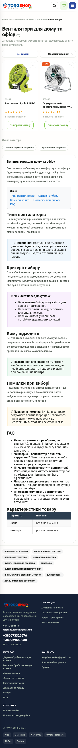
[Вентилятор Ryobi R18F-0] (20, 78)
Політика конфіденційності (17, 715)
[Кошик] (64, 5)
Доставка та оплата (52, 607)
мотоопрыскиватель (44, 557)
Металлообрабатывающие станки (17, 667)
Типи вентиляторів (22, 195)
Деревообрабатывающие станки (17, 659)
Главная (6, 19)
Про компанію (11, 710)
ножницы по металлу (16, 551)
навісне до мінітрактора (47, 551)
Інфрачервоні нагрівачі (53, 147)
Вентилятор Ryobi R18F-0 (20, 103)
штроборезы (54, 574)
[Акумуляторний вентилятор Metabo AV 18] (58, 78)
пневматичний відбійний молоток (23, 574)
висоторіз (46, 563)
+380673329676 (15, 635)
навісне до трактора (16, 557)
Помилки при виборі (46, 200)
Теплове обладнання (36, 19)
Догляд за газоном (13, 678)
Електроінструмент (13, 683)
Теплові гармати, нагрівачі (19, 147)
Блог (5, 697)
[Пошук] (54, 5)
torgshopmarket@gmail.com (56, 657)
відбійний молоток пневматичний (23, 568)
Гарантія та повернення (54, 612)
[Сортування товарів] (58, 54)
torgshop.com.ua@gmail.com (17, 630)
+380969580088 (15, 640)
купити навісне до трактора (20, 563)
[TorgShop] (25, 5)
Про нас (46, 667)
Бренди (7, 692)
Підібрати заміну (20, 125)
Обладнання (18, 19)
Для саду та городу (13, 688)
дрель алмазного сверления (20, 580)
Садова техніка (11, 673)
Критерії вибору (48, 195)
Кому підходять (20, 200)
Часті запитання (50, 622)
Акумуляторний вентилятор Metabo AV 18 (56, 105)
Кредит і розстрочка (52, 617)
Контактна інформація (54, 662)
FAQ (12, 204)
